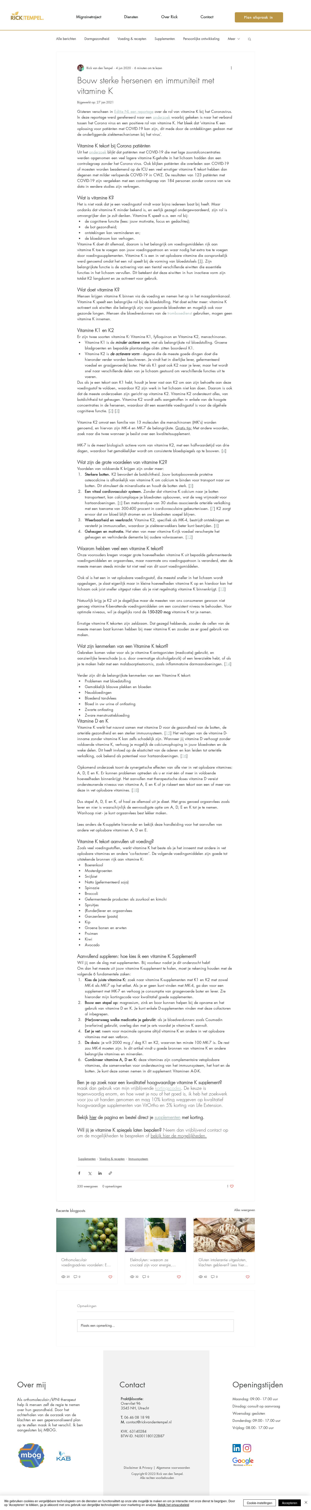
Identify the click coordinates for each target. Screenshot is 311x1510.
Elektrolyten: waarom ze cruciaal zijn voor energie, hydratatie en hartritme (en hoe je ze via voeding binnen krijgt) (154, 1262)
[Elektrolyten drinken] (155, 1235)
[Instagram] (247, 1448)
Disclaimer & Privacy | (140, 1468)
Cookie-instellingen (259, 1503)
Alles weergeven (244, 1210)
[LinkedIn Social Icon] (237, 1448)
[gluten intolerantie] (224, 1235)
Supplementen (165, 39)
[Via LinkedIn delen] (100, 1173)
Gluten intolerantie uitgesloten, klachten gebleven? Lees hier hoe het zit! (223, 1262)
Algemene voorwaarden (173, 1468)
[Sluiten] (305, 1503)
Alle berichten (66, 39)
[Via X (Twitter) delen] (90, 1173)
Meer (231, 39)
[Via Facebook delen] (79, 1173)
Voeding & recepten (132, 39)
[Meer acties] (231, 67)
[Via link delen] (110, 1173)
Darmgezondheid (96, 39)
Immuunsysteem (138, 1159)
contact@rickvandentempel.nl (149, 1422)
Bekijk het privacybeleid (173, 1505)
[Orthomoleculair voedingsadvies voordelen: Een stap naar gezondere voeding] (86, 1235)
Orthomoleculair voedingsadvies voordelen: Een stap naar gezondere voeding (86, 1262)
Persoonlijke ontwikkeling (201, 39)
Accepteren (289, 1503)
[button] (250, 39)
